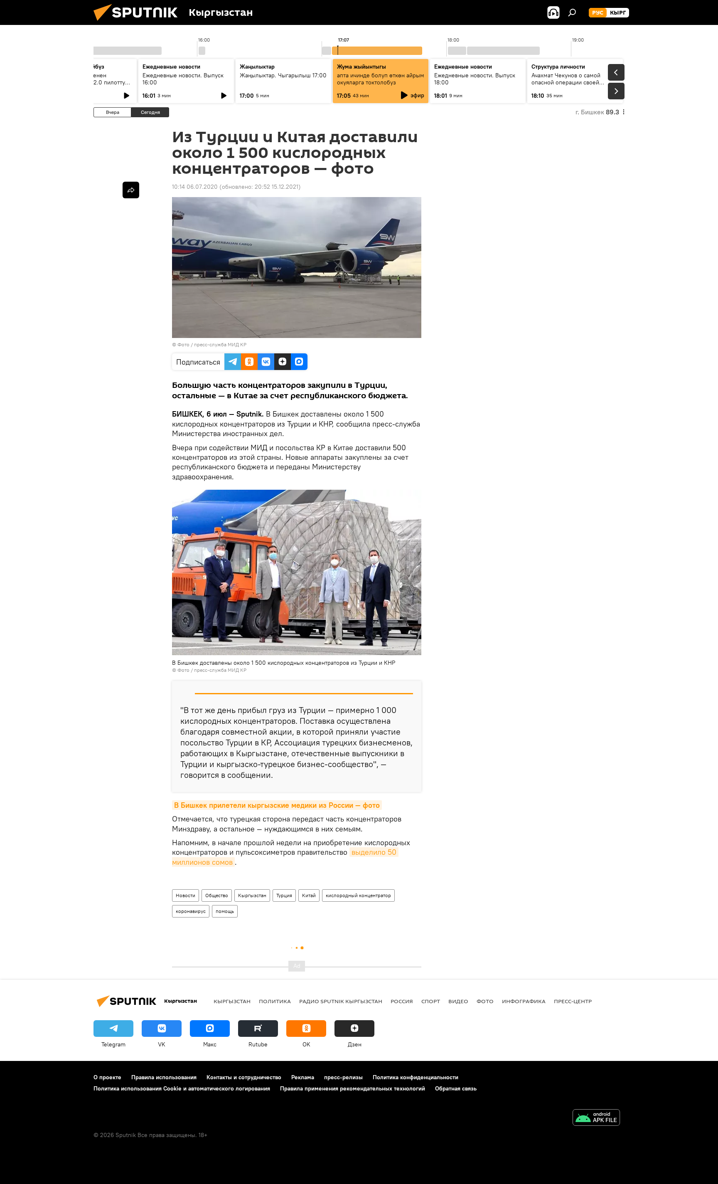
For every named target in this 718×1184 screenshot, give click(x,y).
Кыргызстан (252, 895)
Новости (185, 895)
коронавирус (191, 911)
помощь (225, 911)
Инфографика (524, 1001)
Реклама (302, 1077)
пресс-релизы (343, 1077)
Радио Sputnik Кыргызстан (340, 1001)
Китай (309, 895)
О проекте (107, 1077)
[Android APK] (596, 1118)
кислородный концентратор (358, 895)
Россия (402, 1001)
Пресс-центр (573, 1001)
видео (458, 1001)
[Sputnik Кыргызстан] (139, 23)
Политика (275, 1001)
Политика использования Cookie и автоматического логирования (181, 1088)
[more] (131, 190)
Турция (284, 895)
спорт (430, 1001)
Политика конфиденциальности (415, 1077)
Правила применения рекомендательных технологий (352, 1088)
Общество (216, 895)
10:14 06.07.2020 (195, 186)
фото (485, 1001)
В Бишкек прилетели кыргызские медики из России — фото (277, 805)
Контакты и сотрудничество (244, 1077)
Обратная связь (456, 1088)
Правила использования (164, 1077)
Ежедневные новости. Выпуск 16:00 (183, 79)
